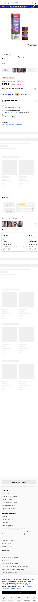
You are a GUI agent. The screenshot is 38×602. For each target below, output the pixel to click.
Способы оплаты (7, 516)
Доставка (5, 519)
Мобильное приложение (10, 554)
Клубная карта (7, 496)
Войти (20, 81)
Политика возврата (8, 534)
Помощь (4, 513)
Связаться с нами (8, 537)
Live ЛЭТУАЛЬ (6, 540)
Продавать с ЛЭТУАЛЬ (9, 493)
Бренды (4, 551)
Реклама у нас (6, 572)
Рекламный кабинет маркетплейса (13, 566)
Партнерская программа (10, 560)
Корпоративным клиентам (10, 569)
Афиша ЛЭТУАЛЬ (7, 543)
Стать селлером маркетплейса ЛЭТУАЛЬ (15, 563)
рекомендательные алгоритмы (21, 583)
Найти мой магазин (8, 502)
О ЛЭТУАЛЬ (5, 490)
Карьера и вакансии (8, 505)
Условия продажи (7, 522)
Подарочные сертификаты (10, 499)
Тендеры (4, 557)
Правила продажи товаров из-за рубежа (15, 526)
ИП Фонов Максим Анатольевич (12, 124)
